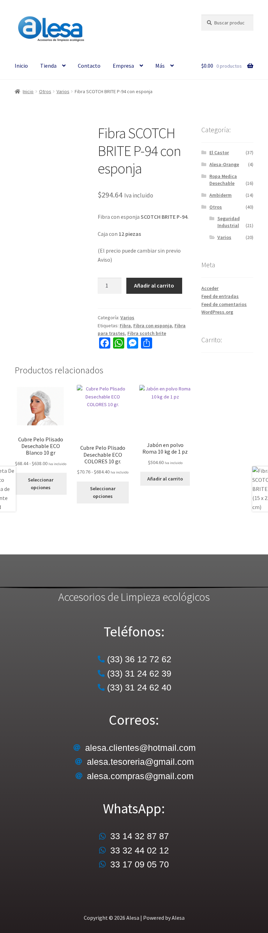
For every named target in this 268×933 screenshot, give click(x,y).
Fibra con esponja (152, 325)
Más (160, 65)
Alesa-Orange (224, 164)
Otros (45, 91)
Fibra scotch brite (146, 333)
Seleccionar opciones (40, 484)
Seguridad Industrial (228, 222)
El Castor (219, 152)
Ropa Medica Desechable (223, 179)
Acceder (209, 288)
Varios (63, 91)
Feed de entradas (220, 296)
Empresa (123, 65)
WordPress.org (217, 312)
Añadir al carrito (154, 285)
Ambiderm (220, 195)
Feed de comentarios (224, 304)
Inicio (21, 65)
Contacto (89, 65)
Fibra (125, 325)
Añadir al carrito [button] (165, 479)
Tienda (48, 65)
